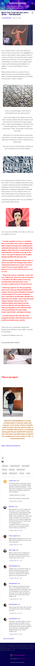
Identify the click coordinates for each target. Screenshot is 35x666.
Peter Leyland (13, 536)
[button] (32, 13)
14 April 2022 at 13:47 (15, 545)
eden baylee (25, 466)
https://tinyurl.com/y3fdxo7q (10, 446)
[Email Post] (2, 462)
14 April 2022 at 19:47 (15, 578)
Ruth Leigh (12, 550)
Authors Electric (17, 3)
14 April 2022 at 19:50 (15, 599)
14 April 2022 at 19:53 (15, 634)
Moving (4, 469)
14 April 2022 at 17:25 (15, 560)
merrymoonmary (21, 658)
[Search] (32, 4)
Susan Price (12, 481)
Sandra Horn (13, 473)
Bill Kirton (5, 466)
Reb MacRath (13, 566)
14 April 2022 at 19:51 (15, 613)
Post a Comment (8, 638)
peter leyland (21, 469)
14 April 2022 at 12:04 (15, 530)
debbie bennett (15, 466)
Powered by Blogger (18, 655)
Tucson (21, 473)
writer (28, 473)
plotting (4, 473)
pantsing (11, 469)
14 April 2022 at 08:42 (15, 501)
